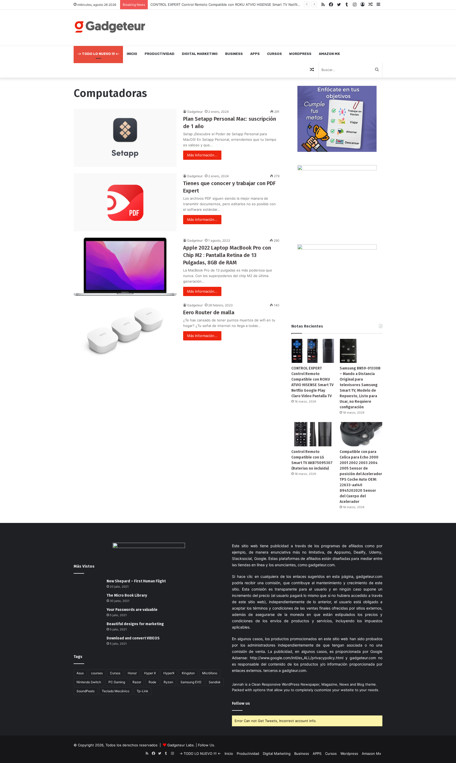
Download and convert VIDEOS (133, 638)
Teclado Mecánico (115, 691)
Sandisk (215, 682)
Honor (132, 673)
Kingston (188, 673)
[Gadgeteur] (110, 26)
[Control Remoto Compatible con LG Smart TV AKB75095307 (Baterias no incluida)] (312, 434)
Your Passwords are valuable (132, 609)
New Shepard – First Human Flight (136, 581)
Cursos (274, 54)
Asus (80, 673)
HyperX (168, 673)
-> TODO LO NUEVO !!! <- (98, 54)
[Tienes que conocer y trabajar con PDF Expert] (125, 202)
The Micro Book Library (127, 595)
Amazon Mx (329, 54)
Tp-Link (142, 691)
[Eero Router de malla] (125, 331)
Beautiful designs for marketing (135, 624)
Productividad (159, 54)
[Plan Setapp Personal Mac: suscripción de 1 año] (125, 138)
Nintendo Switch (89, 682)
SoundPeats (85, 691)
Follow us (241, 703)
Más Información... (202, 155)
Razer (136, 682)
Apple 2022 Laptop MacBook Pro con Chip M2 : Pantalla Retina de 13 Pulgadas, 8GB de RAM (227, 255)
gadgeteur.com (321, 565)
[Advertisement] (281, 27)
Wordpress (300, 54)
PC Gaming (116, 682)
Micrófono (209, 673)
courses (97, 673)
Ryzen (168, 682)
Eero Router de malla (208, 312)
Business (234, 54)
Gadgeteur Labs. (181, 745)
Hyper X (150, 673)
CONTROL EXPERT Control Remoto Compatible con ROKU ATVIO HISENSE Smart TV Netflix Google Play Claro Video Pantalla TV (254, 4)
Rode (152, 682)
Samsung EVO (190, 682)
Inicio (132, 54)
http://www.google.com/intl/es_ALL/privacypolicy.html (296, 658)
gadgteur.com (294, 670)
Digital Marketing (200, 54)
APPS (255, 54)
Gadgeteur (195, 112)
